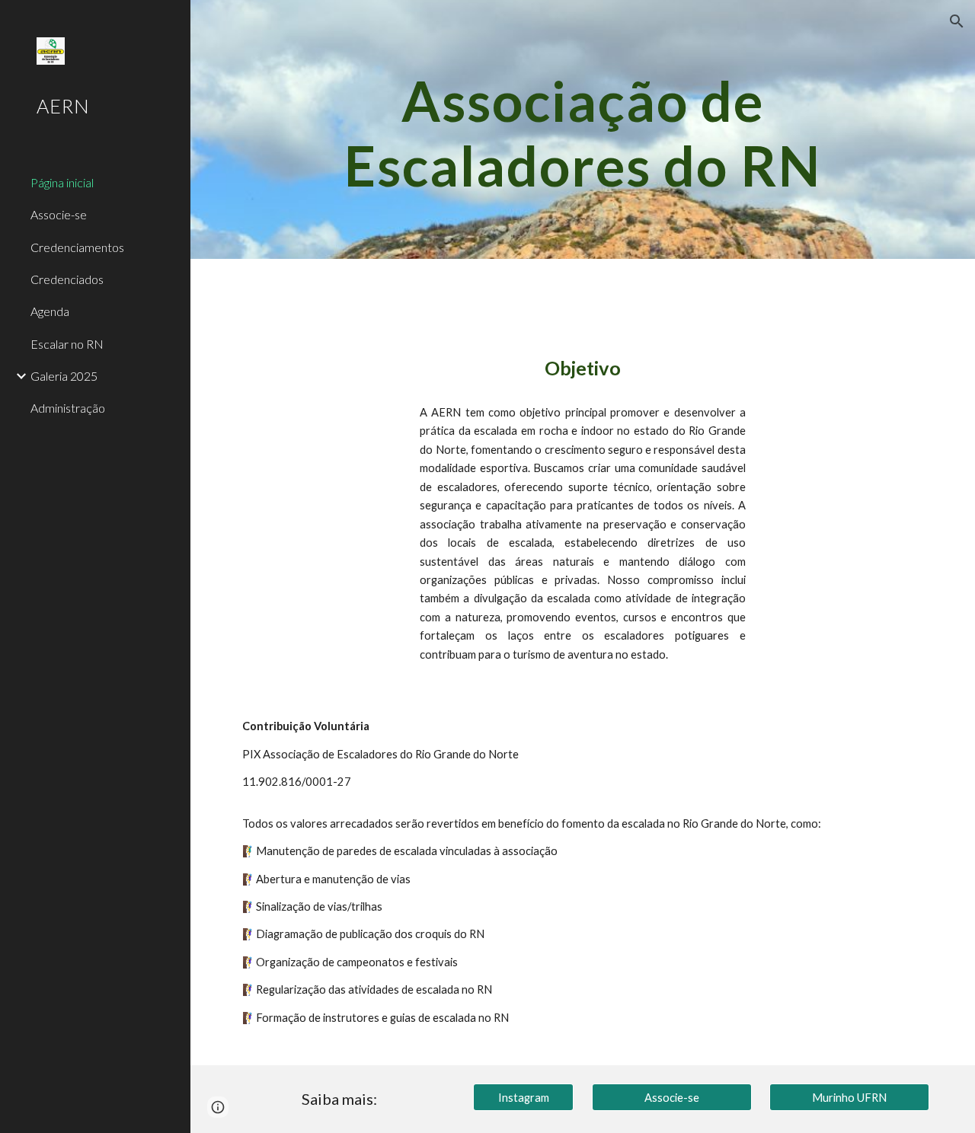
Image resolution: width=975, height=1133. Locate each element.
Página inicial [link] (62, 182)
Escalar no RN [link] (67, 344)
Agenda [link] (49, 311)
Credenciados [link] (67, 279)
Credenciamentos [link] (77, 247)
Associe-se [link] (58, 214)
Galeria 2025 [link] (64, 376)
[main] (583, 130)
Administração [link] (67, 408)
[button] (956, 21)
